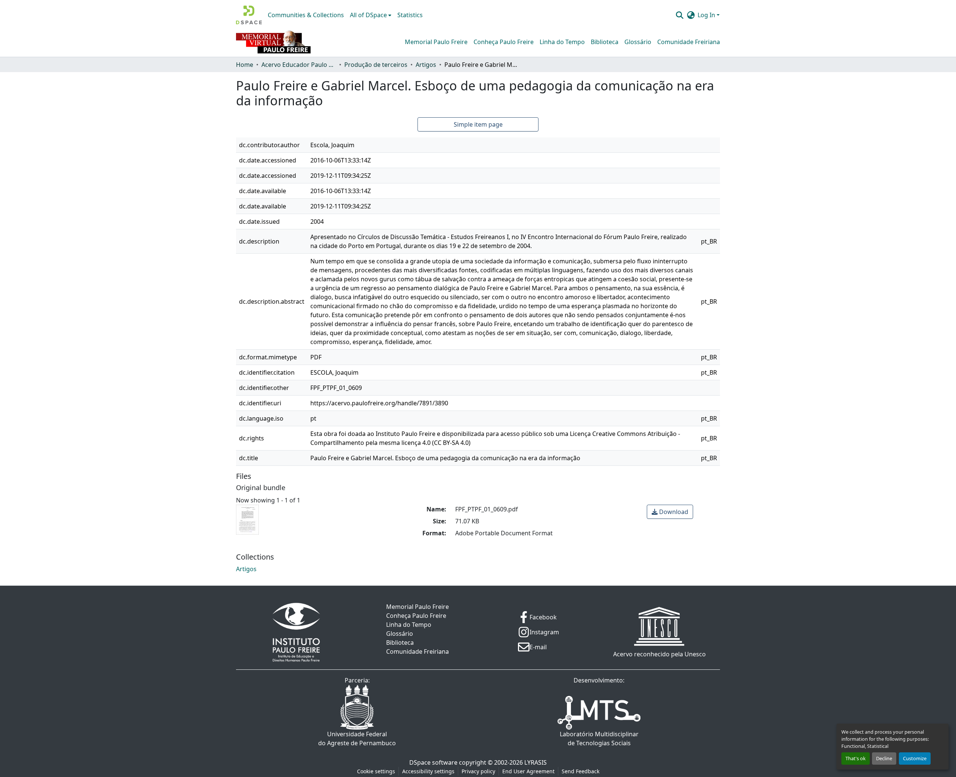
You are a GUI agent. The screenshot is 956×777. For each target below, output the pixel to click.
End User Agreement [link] (528, 771)
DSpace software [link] (433, 762)
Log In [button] (707, 15)
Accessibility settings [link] (428, 771)
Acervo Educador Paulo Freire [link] (298, 65)
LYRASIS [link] (535, 762)
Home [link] (244, 65)
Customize (914, 758)
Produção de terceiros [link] (375, 65)
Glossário (637, 42)
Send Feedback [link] (580, 771)
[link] (670, 512)
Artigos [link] (426, 65)
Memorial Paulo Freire (436, 42)
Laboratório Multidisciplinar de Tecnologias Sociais (599, 738)
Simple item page (478, 124)
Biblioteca (604, 42)
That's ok (855, 758)
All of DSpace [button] (368, 15)
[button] (249, 15)
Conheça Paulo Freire (504, 42)
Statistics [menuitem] (410, 15)
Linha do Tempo (562, 42)
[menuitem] (370, 14)
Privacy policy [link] (478, 771)
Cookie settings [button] (376, 771)
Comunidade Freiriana (688, 42)
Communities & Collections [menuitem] (306, 15)
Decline (884, 758)
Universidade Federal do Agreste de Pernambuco (357, 738)
